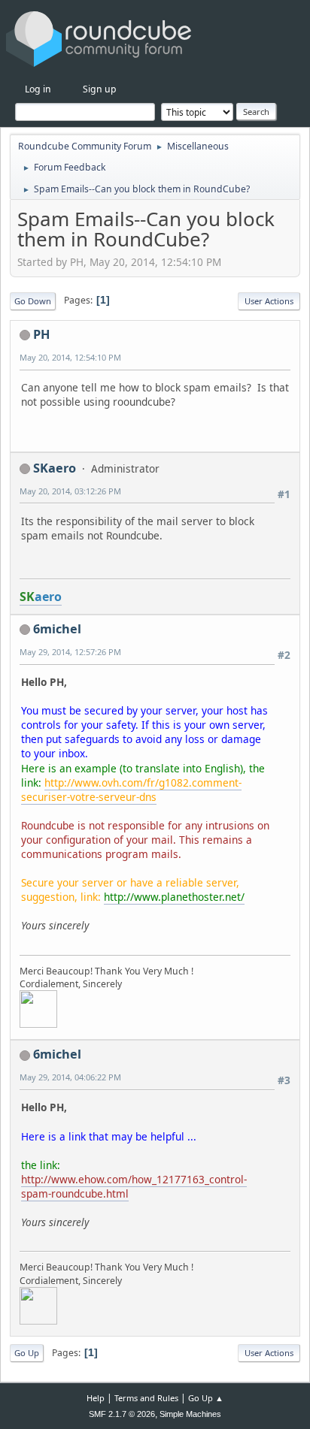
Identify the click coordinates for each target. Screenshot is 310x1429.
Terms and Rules (146, 1397)
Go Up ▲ (205, 1397)
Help (96, 1397)
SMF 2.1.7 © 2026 (122, 1413)
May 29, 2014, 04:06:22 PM (70, 1077)
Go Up (26, 1352)
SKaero (54, 468)
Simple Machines (190, 1413)
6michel (57, 629)
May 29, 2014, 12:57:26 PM (70, 651)
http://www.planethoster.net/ (174, 897)
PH (41, 334)
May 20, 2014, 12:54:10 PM (70, 357)
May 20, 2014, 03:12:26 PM (70, 491)
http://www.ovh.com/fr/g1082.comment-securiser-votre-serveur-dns (131, 789)
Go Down (32, 301)
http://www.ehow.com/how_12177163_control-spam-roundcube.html (134, 1186)
